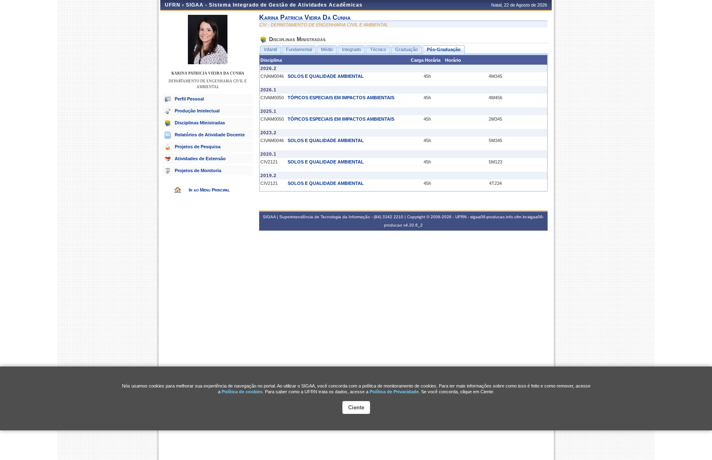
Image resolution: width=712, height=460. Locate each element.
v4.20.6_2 (413, 225)
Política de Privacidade (394, 391)
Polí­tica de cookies (242, 391)
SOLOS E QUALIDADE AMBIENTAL (326, 76)
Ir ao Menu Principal (209, 189)
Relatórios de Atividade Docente (210, 134)
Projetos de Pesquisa (197, 146)
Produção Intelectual (197, 110)
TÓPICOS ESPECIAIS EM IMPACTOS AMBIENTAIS (341, 97)
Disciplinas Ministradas (200, 122)
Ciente (356, 407)
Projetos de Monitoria (198, 170)
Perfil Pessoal (189, 98)
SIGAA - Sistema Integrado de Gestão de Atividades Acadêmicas (274, 5)
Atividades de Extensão (200, 158)
